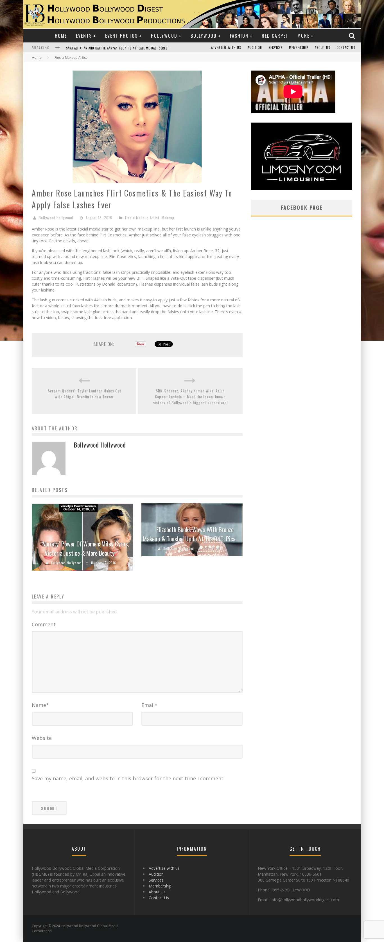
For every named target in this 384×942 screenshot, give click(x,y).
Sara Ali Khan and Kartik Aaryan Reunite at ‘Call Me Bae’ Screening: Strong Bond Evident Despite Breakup (152, 48)
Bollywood (204, 35)
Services (275, 47)
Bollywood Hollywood (56, 217)
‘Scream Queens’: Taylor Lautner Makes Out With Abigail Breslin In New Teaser (84, 393)
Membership (298, 47)
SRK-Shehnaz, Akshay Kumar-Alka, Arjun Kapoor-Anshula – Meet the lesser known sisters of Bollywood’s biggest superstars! (190, 396)
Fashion (239, 35)
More (303, 35)
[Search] (352, 35)
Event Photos (121, 35)
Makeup (168, 217)
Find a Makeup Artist (142, 217)
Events (84, 35)
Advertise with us (226, 47)
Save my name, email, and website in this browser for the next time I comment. (128, 778)
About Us (322, 47)
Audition (255, 47)
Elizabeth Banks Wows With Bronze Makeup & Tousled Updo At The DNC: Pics (189, 534)
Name (40, 705)
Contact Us (346, 47)
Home (61, 35)
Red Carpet (275, 35)
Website (42, 738)
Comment (44, 624)
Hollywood (164, 35)
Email (149, 705)
